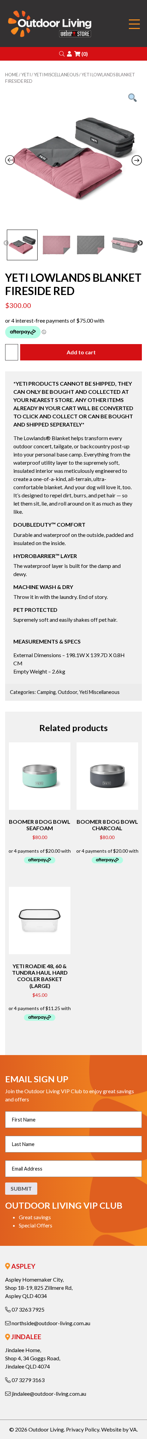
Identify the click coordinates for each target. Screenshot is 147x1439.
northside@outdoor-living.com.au (50, 1323)
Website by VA (119, 1429)
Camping (46, 692)
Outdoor (67, 692)
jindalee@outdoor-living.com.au (48, 1393)
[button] (62, 53)
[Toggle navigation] (134, 24)
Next (140, 243)
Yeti (26, 74)
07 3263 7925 (27, 1309)
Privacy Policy (82, 1429)
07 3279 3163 (27, 1380)
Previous (6, 243)
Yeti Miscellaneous (56, 74)
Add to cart (81, 352)
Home (11, 74)
